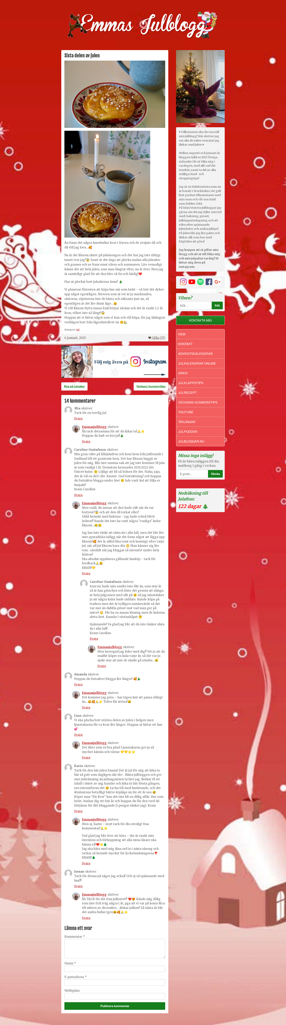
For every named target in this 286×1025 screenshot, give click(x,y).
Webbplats (72, 990)
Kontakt (185, 344)
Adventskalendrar (195, 353)
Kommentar (74, 936)
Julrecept (187, 392)
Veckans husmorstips (151, 386)
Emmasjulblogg (94, 427)
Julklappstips (190, 383)
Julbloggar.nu (191, 441)
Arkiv (183, 373)
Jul (78, 329)
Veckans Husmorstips (198, 402)
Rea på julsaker (74, 386)
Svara (78, 418)
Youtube (185, 412)
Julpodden (187, 431)
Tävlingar (187, 422)
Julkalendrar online (197, 363)
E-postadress (75, 977)
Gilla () (158, 338)
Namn (70, 963)
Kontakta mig (200, 320)
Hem (181, 334)
